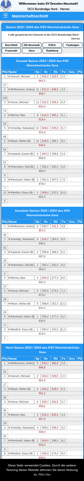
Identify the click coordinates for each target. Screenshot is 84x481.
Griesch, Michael (20, 76)
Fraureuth (11, 50)
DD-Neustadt (32, 45)
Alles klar (44, 474)
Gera (32, 50)
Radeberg (52, 50)
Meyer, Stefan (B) (20, 140)
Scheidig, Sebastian (22, 128)
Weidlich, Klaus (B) (21, 192)
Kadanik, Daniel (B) (21, 153)
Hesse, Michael (19, 102)
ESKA (52, 45)
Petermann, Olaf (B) (22, 166)
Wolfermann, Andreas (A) (25, 89)
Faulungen (72, 45)
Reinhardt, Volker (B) (22, 179)
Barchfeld (11, 45)
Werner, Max (17, 115)
